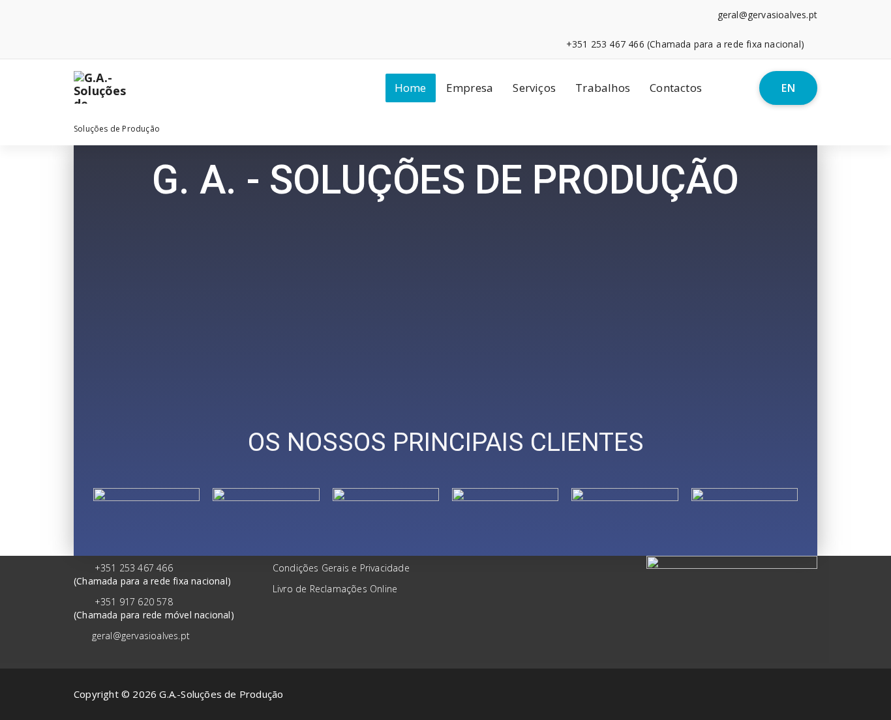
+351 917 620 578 (134, 602)
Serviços (534, 87)
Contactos (676, 87)
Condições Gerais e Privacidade (341, 568)
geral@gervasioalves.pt (141, 635)
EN (788, 88)
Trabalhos (602, 87)
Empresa (469, 87)
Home (411, 87)
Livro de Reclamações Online (335, 589)
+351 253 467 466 (134, 568)
